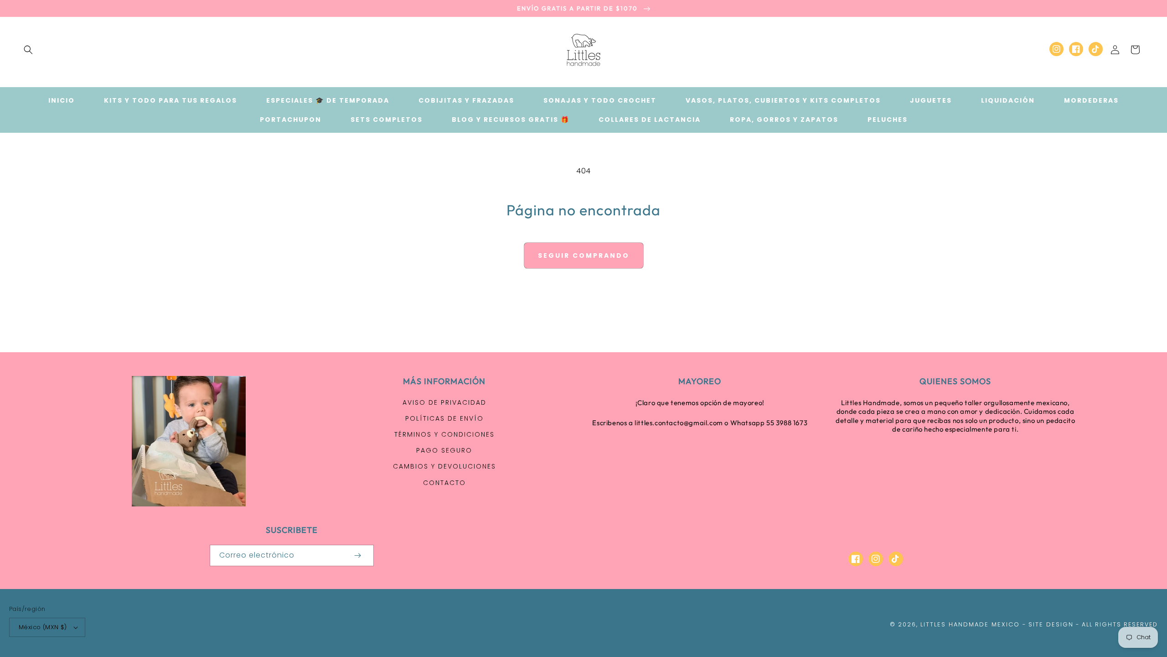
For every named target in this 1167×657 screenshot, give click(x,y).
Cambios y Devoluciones (444, 466)
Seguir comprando (584, 255)
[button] (28, 50)
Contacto (444, 482)
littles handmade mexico (970, 624)
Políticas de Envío (444, 418)
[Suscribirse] (357, 555)
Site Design (1051, 624)
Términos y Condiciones (444, 434)
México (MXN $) (43, 627)
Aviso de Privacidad (444, 402)
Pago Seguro (444, 450)
